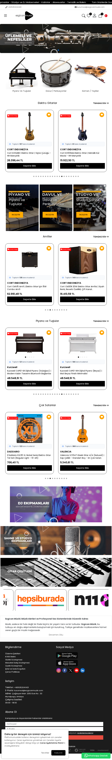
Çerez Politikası (12, 672)
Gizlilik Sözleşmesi (13, 659)
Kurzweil (12, 367)
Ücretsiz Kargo (13, 116)
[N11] (29, 600)
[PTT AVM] (83, 600)
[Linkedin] (83, 670)
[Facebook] (65, 670)
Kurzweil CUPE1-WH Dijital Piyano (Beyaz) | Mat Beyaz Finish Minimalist (28, 372)
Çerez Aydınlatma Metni (51, 743)
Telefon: (9, 687)
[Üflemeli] (56, 38)
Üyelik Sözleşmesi (13, 665)
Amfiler (47, 236)
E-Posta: (9, 690)
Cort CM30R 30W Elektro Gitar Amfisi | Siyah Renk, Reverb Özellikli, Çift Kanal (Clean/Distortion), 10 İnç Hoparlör (29, 288)
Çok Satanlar (47, 405)
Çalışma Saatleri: (13, 699)
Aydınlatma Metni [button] (85, 733)
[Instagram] (59, 670)
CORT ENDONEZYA (17, 149)
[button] (6, 16)
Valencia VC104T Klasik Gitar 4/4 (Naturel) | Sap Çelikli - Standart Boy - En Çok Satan (29, 456)
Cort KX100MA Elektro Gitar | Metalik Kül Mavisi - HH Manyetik (26, 154)
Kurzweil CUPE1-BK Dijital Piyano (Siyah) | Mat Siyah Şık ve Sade (82, 372)
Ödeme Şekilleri (12, 653)
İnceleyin (16, 214)
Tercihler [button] (45, 752)
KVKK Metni (10, 656)
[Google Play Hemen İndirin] (79, 655)
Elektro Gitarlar (47, 103)
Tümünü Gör (100, 103)
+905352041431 (14, 7)
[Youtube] (77, 670)
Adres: (8, 693)
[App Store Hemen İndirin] (79, 663)
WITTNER (65, 451)
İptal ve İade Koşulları (15, 668)
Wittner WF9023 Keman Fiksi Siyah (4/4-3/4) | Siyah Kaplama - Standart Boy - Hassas (80, 456)
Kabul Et (58, 752)
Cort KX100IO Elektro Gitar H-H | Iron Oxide (81, 153)
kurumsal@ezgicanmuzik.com (91, 7)
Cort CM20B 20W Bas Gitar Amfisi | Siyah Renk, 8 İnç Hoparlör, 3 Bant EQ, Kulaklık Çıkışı (82, 288)
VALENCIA (12, 451)
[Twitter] (71, 670)
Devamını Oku (56, 634)
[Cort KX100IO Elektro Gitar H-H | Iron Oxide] (82, 126)
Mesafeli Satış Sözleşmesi (17, 662)
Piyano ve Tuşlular (47, 321)
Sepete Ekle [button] (29, 165)
